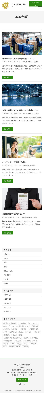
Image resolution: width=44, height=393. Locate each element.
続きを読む (7, 77)
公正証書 (23, 329)
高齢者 (26, 346)
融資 (19, 344)
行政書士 (36, 62)
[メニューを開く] (40, 8)
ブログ (6, 258)
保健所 (15, 329)
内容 (5, 332)
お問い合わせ (35, 4)
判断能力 (13, 332)
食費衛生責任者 (15, 346)
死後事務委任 (8, 341)
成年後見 (35, 338)
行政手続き (29, 62)
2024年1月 (7, 295)
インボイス (23, 323)
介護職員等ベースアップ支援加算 (27, 326)
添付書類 (28, 341)
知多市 (6, 344)
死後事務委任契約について (13, 214)
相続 (23, 217)
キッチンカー (34, 323)
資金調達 (33, 344)
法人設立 (18, 341)
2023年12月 (8, 299)
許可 (25, 344)
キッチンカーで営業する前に (14, 162)
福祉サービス (8, 271)
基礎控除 (7, 335)
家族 (20, 335)
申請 (35, 341)
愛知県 (26, 338)
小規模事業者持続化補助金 (12, 338)
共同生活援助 (34, 329)
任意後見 (7, 329)
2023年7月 (7, 307)
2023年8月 (7, 303)
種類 (13, 344)
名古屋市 (37, 332)
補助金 (6, 283)
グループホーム (9, 326)
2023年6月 (7, 312)
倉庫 (24, 62)
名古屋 (29, 332)
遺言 (5, 346)
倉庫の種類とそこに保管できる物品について (21, 110)
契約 (14, 335)
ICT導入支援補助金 (10, 323)
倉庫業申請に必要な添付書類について (18, 59)
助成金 (21, 332)
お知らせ (7, 254)
